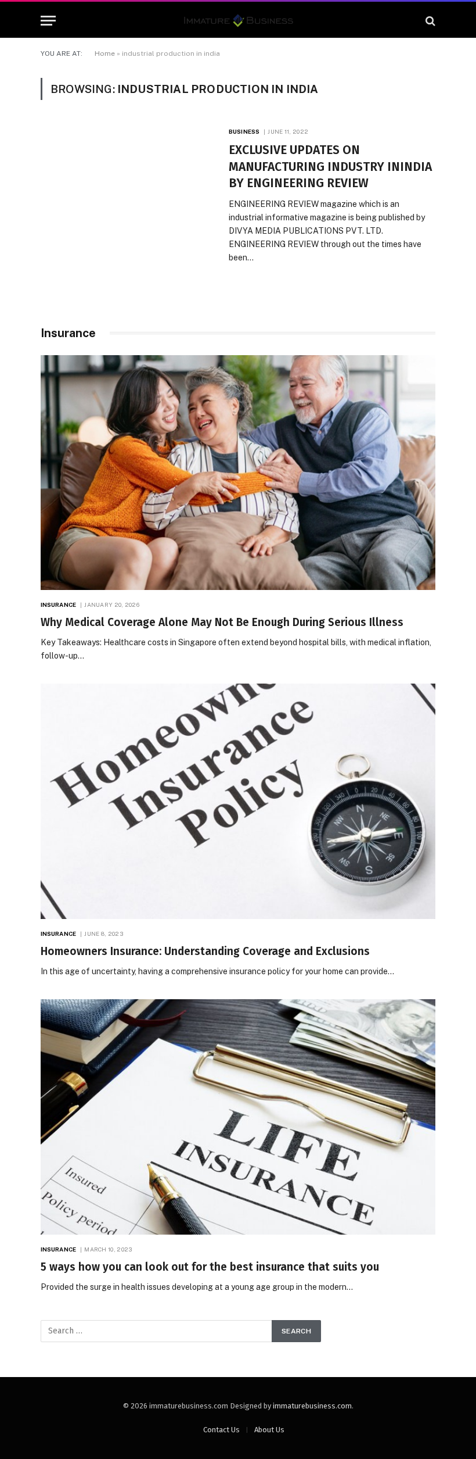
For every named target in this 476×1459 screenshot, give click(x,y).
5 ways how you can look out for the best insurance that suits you (210, 1267)
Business (244, 131)
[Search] (429, 21)
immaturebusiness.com (312, 1405)
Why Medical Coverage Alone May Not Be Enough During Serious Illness (222, 622)
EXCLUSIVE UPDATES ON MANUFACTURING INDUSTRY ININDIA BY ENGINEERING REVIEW (330, 166)
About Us (269, 1429)
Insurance (58, 604)
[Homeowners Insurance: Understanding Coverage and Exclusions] (238, 801)
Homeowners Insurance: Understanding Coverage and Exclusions (205, 951)
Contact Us (221, 1429)
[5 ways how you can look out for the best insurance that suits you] (238, 1117)
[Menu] (48, 21)
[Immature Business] (238, 21)
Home (105, 53)
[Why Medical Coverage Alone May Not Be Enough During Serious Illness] (238, 473)
